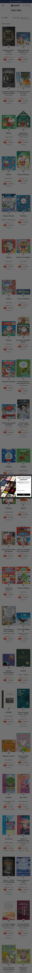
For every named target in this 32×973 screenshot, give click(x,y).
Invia (24, 494)
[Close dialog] (30, 477)
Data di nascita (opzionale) (21, 490)
